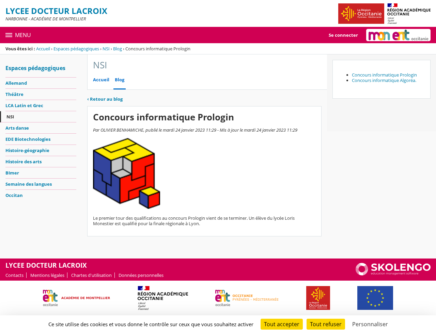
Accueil (43, 49)
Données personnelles (141, 275)
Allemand (16, 83)
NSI (106, 49)
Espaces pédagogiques (76, 49)
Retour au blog (105, 99)
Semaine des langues (28, 184)
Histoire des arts (23, 162)
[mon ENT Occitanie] (398, 35)
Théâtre (14, 94)
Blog (117, 49)
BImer (12, 173)
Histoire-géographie (27, 150)
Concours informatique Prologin (384, 75)
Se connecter (343, 35)
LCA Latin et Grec (24, 105)
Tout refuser (326, 324)
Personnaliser (370, 324)
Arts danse (17, 128)
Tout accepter (281, 324)
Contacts (14, 275)
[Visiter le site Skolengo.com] (393, 274)
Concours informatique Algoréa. (384, 80)
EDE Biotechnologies (27, 139)
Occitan (14, 195)
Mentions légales (47, 275)
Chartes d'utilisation (91, 275)
